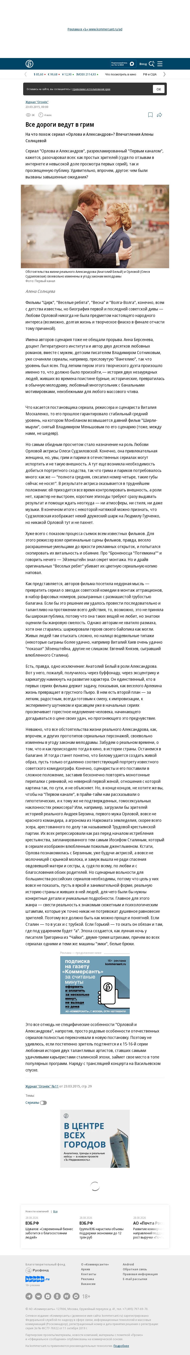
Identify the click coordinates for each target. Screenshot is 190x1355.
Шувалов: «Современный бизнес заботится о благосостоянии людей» (49, 1233)
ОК (159, 89)
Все (55, 1211)
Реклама (87, 1279)
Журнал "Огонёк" (36, 102)
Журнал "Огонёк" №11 (42, 1086)
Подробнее (121, 1346)
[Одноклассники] (57, 1296)
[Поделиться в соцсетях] (159, 115)
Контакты (88, 1274)
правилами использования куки (91, 89)
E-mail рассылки (135, 1279)
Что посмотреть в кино (120, 74)
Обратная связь (135, 1269)
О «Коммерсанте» (95, 1264)
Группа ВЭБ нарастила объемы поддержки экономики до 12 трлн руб (101, 1233)
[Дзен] (47, 1296)
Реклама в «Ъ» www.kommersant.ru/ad (95, 29)
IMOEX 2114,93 (86, 74)
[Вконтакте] (38, 1296)
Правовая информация (140, 1274)
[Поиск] (151, 63)
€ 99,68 (52, 74)
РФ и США (149, 74)
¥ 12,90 (67, 74)
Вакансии (88, 1284)
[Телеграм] (28, 1296)
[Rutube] (66, 1296)
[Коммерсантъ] (29, 64)
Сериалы (32, 1102)
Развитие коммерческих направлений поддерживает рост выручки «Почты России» (155, 1233)
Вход (143, 64)
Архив (85, 1269)
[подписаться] (44, 1103)
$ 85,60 (38, 74)
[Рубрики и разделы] (159, 63)
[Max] (76, 1296)
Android (128, 1264)
